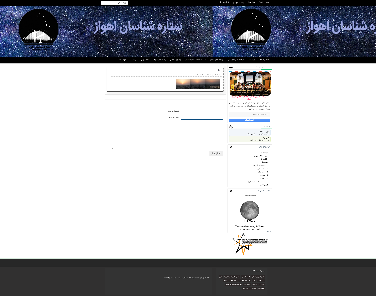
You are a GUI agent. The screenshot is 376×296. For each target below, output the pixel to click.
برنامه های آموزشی (236, 59)
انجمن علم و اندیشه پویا (231, 277)
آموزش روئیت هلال (258, 277)
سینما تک (133, 59)
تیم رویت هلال (175, 59)
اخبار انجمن (252, 59)
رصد (254, 281)
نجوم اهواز (247, 284)
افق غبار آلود (246, 277)
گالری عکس (264, 185)
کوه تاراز (245, 288)
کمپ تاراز (253, 288)
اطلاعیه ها (264, 59)
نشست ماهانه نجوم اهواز (196, 59)
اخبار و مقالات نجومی (261, 156)
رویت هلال (261, 172)
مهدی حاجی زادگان (258, 284)
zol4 (218, 70)
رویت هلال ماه (235, 281)
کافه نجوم (145, 59)
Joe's (269, 231)
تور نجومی (261, 281)
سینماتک (262, 175)
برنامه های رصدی (217, 59)
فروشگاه (122, 59)
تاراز (220, 277)
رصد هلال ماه (246, 281)
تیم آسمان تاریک (160, 59)
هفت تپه (261, 288)
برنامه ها (265, 162)
